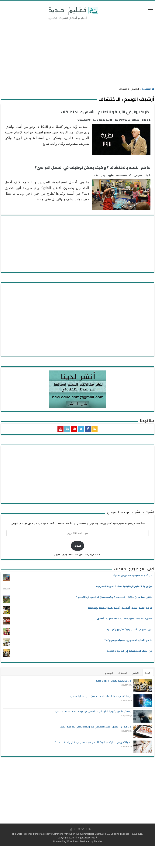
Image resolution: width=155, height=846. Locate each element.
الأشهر (136, 673)
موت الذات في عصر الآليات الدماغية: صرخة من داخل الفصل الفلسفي (101, 696)
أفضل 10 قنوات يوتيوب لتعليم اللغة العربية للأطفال (124, 618)
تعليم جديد (137, 833)
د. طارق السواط (140, 120)
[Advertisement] (77, 51)
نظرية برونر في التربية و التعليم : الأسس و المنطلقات (105, 111)
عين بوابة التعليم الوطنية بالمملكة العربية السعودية (124, 586)
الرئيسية (147, 89)
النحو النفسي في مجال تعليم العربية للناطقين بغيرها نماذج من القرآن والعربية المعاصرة (93, 742)
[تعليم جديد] (73, 12)
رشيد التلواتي (141, 175)
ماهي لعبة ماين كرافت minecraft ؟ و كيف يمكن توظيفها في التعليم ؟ (114, 597)
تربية (95, 120)
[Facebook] (88, 429)
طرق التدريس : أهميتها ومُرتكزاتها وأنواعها (129, 629)
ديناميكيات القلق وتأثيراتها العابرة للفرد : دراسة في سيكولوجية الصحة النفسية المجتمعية (93, 711)
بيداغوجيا (104, 120)
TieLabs (98, 841)
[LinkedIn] (67, 429)
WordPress (72, 841)
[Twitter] (81, 429)
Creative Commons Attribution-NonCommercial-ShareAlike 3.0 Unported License (86, 833)
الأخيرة (147, 673)
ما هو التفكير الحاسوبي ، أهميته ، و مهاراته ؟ (128, 640)
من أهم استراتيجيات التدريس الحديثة (132, 575)
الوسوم (109, 673)
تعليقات (122, 673)
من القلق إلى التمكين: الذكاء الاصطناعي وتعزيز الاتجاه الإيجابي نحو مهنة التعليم (96, 726)
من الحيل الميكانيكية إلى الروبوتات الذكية (129, 651)
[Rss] (94, 429)
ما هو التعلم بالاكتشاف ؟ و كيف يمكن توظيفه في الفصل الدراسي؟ (92, 167)
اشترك (77, 546)
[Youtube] (60, 429)
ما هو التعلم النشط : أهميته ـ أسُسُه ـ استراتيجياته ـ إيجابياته (120, 608)
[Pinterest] (74, 429)
